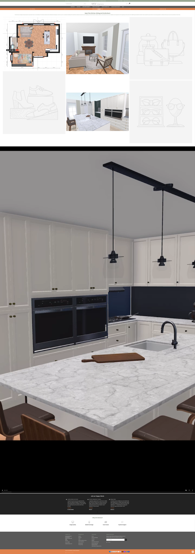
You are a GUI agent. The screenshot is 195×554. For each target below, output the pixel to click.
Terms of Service (81, 541)
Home (93, 536)
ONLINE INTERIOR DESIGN (115, 6)
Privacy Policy (80, 544)
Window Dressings (95, 537)
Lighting (78, 6)
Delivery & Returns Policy (82, 540)
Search (79, 536)
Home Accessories (96, 6)
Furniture (73, 6)
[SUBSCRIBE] (126, 540)
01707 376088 (120, 0)
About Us (79, 537)
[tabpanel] (76, 504)
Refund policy (80, 543)
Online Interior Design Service (96, 546)
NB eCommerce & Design (69, 552)
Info (123, 6)
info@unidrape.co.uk (126, 0)
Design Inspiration (105, 6)
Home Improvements (86, 6)
